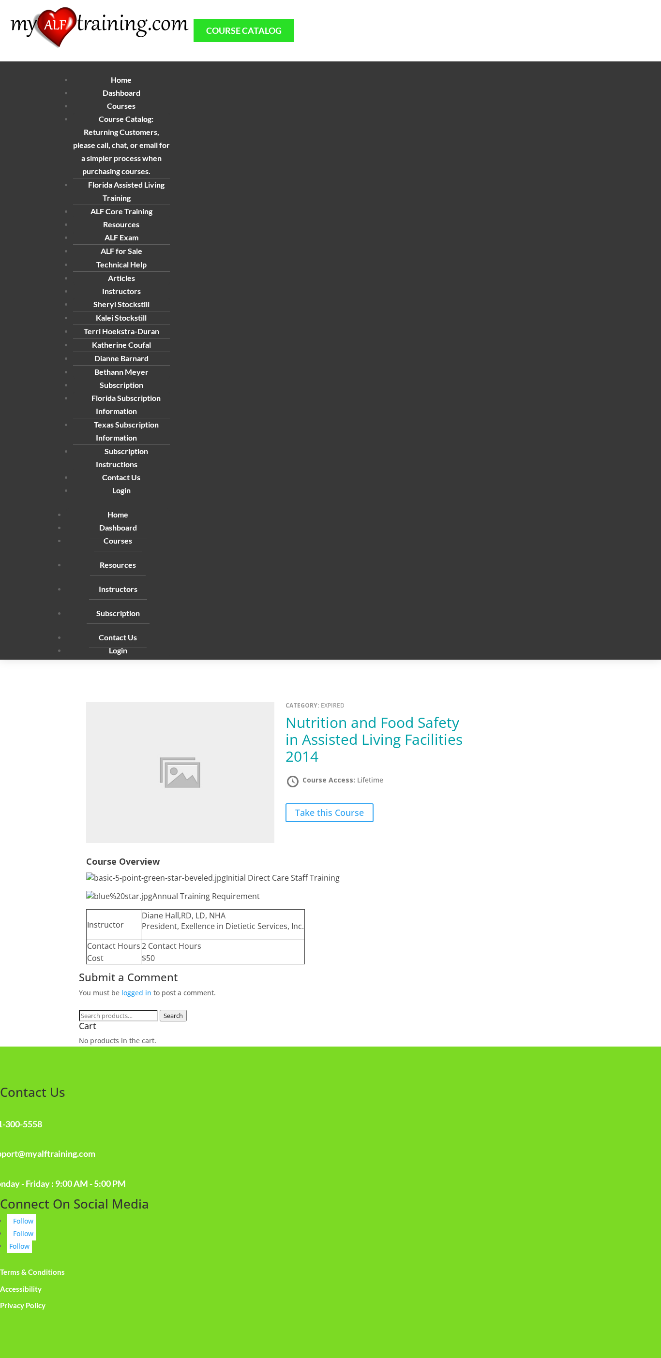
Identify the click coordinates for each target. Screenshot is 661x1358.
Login (121, 490)
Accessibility (21, 1288)
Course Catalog (244, 30)
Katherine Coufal (121, 344)
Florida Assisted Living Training (126, 191)
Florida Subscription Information (126, 404)
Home (121, 79)
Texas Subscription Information (126, 431)
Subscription (118, 613)
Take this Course (329, 813)
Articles (121, 277)
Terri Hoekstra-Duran (121, 331)
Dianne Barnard (121, 358)
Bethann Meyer (121, 371)
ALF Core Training (121, 211)
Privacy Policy (22, 1305)
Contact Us (121, 477)
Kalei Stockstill (121, 317)
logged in (136, 992)
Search (173, 1015)
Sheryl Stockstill (121, 304)
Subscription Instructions (122, 457)
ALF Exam (121, 237)
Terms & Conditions (32, 1272)
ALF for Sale (121, 250)
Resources (118, 564)
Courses (118, 540)
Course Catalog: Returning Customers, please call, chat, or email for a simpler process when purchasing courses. (121, 145)
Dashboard (121, 92)
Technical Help (121, 264)
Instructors (118, 588)
